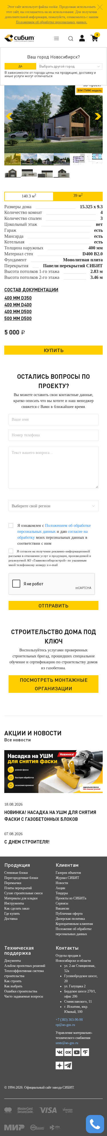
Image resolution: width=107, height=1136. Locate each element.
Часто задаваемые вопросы (23, 996)
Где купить (12, 914)
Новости (62, 883)
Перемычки (12, 883)
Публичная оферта (69, 914)
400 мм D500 (18, 311)
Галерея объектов (68, 873)
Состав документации (31, 289)
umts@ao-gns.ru (67, 1043)
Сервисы (62, 903)
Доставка (10, 919)
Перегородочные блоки (21, 878)
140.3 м (29, 195)
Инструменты (14, 903)
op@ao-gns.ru (65, 1025)
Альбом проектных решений (24, 966)
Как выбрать (13, 986)
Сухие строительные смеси (23, 893)
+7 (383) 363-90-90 (69, 1020)
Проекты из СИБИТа (71, 898)
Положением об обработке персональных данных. (51, 22)
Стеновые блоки (16, 873)
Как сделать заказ (16, 908)
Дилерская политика (70, 919)
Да (20, 66)
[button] (100, 7)
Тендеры (62, 893)
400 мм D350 (18, 297)
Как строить (12, 981)
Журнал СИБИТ (67, 878)
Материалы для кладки (20, 898)
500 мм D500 (18, 318)
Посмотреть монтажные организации (54, 684)
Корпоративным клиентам (74, 924)
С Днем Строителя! (27, 841)
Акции (60, 888)
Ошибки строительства (20, 991)
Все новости (17, 739)
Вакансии (62, 908)
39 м (78, 195)
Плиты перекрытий (18, 888)
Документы (12, 961)
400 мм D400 (18, 304)
